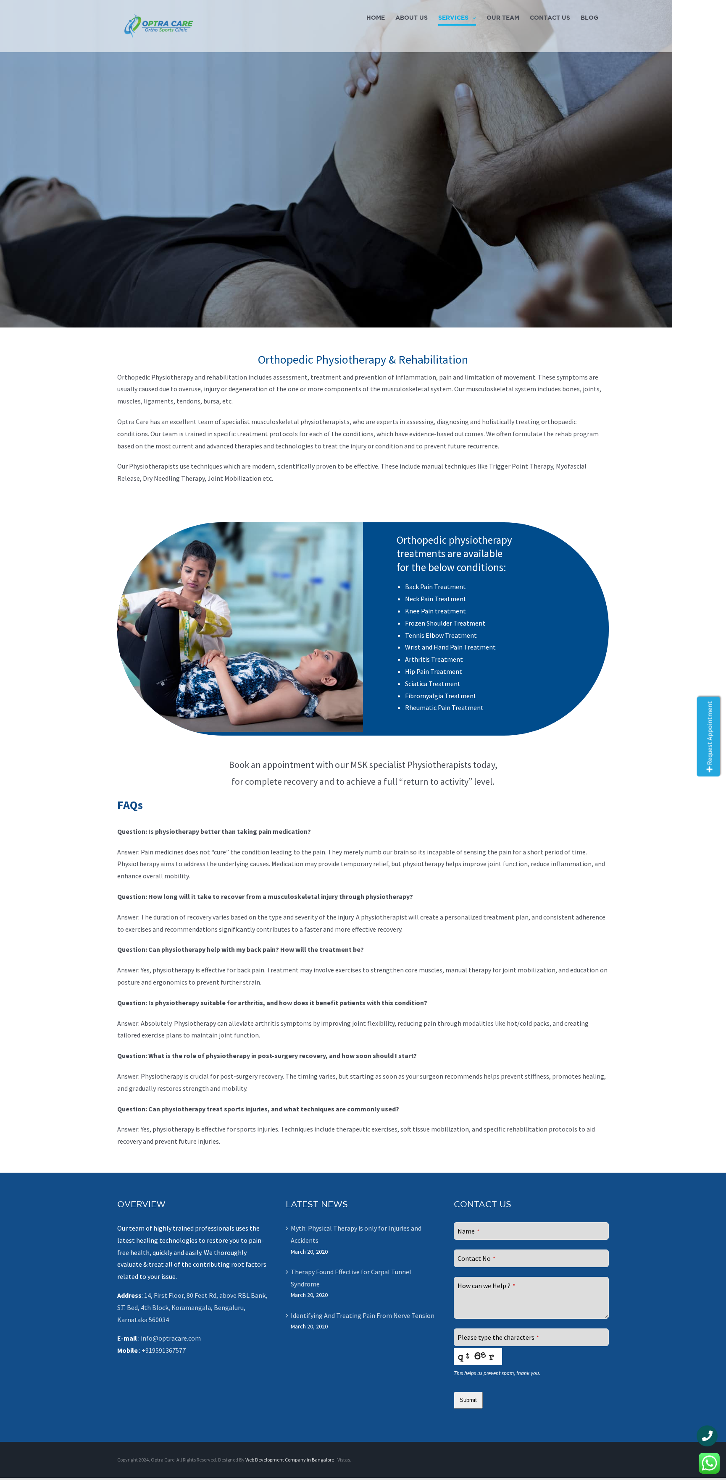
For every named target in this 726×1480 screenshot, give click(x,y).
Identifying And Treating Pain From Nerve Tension (362, 1315)
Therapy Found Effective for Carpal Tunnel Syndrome (351, 1278)
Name (468, 1231)
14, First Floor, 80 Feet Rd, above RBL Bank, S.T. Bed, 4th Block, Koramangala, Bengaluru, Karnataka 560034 (192, 1307)
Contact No (476, 1258)
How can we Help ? (486, 1285)
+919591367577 (164, 1350)
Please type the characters (498, 1337)
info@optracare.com (171, 1338)
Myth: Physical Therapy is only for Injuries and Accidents (356, 1234)
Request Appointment (709, 734)
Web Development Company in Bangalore (289, 1459)
